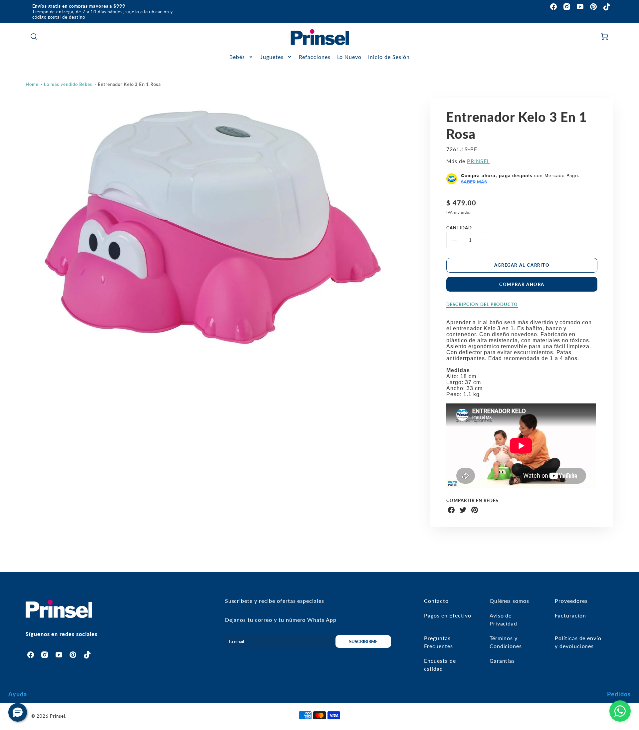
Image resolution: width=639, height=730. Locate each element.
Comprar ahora (521, 284)
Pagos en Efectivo (447, 615)
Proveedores (571, 601)
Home (32, 84)
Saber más (474, 181)
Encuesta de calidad (440, 664)
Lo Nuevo (349, 57)
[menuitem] (241, 57)
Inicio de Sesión (388, 57)
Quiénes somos (509, 601)
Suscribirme (363, 641)
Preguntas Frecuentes (438, 642)
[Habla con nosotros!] (620, 711)
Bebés (237, 57)
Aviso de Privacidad (504, 619)
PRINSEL (478, 161)
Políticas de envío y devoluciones (578, 642)
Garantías (502, 660)
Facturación (570, 615)
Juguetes (272, 57)
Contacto (436, 601)
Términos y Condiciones (506, 642)
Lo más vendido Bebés (68, 84)
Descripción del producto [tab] (482, 304)
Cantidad (459, 227)
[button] (17, 712)
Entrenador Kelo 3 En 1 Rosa (129, 84)
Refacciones (314, 57)
